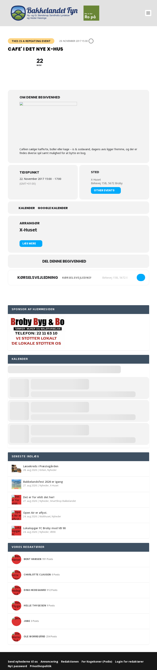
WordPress (61, 656)
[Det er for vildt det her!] (16, 500)
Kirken (42, 470)
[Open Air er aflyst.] (16, 515)
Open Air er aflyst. (35, 512)
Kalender (27, 208)
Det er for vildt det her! (38, 497)
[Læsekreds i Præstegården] (16, 469)
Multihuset (45, 516)
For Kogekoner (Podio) (97, 661)
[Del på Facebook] (93, 261)
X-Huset (96, 179)
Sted (95, 173)
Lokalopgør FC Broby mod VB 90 (44, 528)
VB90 (53, 532)
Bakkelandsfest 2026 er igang (43, 481)
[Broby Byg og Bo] (36, 348)
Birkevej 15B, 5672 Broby (107, 183)
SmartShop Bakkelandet (63, 501)
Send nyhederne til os (23, 661)
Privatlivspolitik (41, 666)
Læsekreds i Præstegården (40, 466)
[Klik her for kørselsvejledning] (141, 277)
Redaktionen (70, 661)
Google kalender (53, 208)
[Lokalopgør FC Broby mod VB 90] (16, 530)
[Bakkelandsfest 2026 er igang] (16, 484)
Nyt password (17, 666)
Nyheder (52, 470)
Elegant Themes (31, 656)
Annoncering (49, 661)
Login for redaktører (129, 661)
